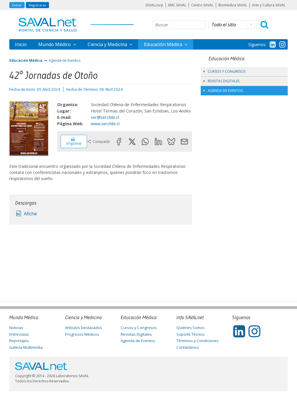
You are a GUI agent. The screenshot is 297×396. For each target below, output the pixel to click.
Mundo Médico (55, 44)
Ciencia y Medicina (108, 44)
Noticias (16, 327)
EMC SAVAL (177, 5)
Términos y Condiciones (197, 340)
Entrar (17, 5)
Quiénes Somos (190, 327)
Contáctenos (187, 347)
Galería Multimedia (26, 347)
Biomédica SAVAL (232, 5)
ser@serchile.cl (105, 117)
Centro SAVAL (202, 5)
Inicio (21, 44)
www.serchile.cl (105, 123)
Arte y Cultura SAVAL (268, 5)
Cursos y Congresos (226, 71)
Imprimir (74, 143)
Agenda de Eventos (64, 60)
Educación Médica (163, 44)
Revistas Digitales (224, 81)
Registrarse (37, 5)
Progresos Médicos (82, 334)
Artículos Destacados (83, 327)
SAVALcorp (154, 5)
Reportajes (19, 340)
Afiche (30, 213)
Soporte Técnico (190, 334)
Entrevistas (19, 334)
